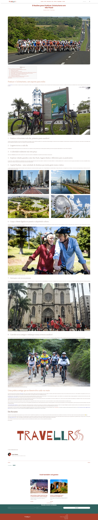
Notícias (55, 1)
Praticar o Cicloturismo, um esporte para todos (15, 68)
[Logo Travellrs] (12, 1)
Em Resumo (10, 77)
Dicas (52, 1)
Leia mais (31, 501)
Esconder (23, 67)
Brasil (45, 1)
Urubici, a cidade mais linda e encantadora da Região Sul (56, 496)
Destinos (42, 1)
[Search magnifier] (89, 1)
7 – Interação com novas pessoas (14, 75)
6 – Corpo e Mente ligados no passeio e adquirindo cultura (18, 74)
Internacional (49, 1)
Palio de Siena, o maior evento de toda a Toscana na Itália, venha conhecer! (38, 496)
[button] (13, 465)
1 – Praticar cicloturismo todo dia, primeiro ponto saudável (17, 69)
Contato (63, 1)
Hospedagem (59, 1)
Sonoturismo (57, 407)
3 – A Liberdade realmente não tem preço (15, 71)
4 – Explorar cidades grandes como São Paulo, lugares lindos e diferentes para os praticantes (22, 72)
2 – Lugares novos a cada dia (13, 70)
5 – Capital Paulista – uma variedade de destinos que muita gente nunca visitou (21, 73)
